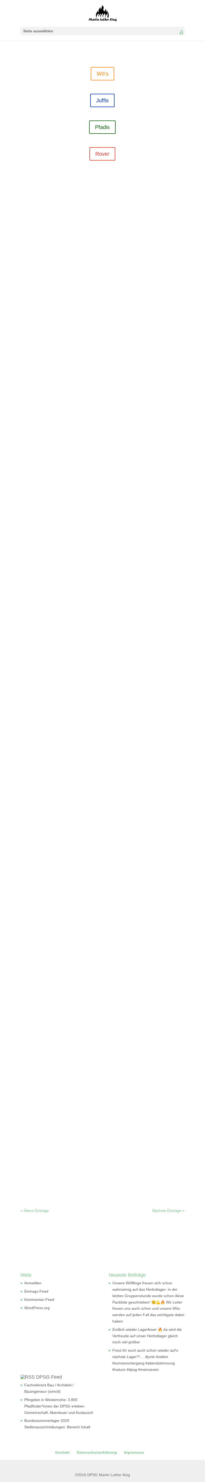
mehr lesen (39, 341)
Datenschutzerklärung (97, 1452)
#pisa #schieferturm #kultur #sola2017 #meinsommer (82, 775)
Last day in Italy (42, 318)
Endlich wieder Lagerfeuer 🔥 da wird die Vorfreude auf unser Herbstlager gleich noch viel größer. (147, 1335)
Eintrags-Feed (36, 1291)
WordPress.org (37, 1308)
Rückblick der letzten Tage (54, 831)
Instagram (131, 327)
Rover (102, 154)
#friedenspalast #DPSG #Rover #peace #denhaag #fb (83, 1011)
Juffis (102, 100)
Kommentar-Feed (39, 1299)
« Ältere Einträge (35, 1210)
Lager (147, 327)
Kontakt (62, 1452)
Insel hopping (40, 623)
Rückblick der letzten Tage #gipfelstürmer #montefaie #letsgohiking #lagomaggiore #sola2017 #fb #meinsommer (97, 897)
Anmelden (32, 1283)
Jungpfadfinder (153, 1167)
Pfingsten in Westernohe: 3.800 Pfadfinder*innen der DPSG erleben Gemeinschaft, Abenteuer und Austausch (58, 1406)
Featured (129, 1019)
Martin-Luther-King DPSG (54, 327)
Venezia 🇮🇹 (38, 471)
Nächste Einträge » (168, 1210)
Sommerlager (37, 333)
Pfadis (102, 127)
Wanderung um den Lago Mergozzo (64, 955)
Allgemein (112, 327)
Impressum (134, 1452)
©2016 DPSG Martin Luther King (102, 1475)
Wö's (102, 74)
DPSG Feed (49, 1377)
